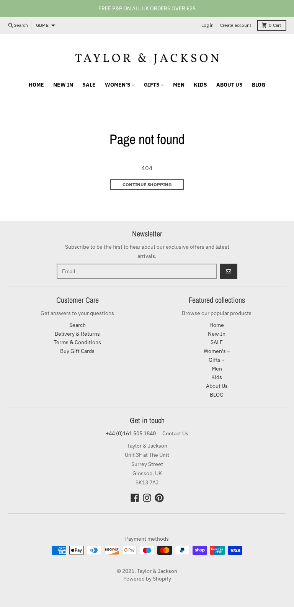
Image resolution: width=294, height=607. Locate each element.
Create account (235, 25)
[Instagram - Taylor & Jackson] (147, 497)
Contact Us (175, 433)
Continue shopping (147, 184)
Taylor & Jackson (157, 571)
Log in (207, 25)
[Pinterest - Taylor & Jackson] (159, 497)
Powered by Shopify (147, 578)
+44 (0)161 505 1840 (131, 433)
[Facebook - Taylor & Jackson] (134, 497)
